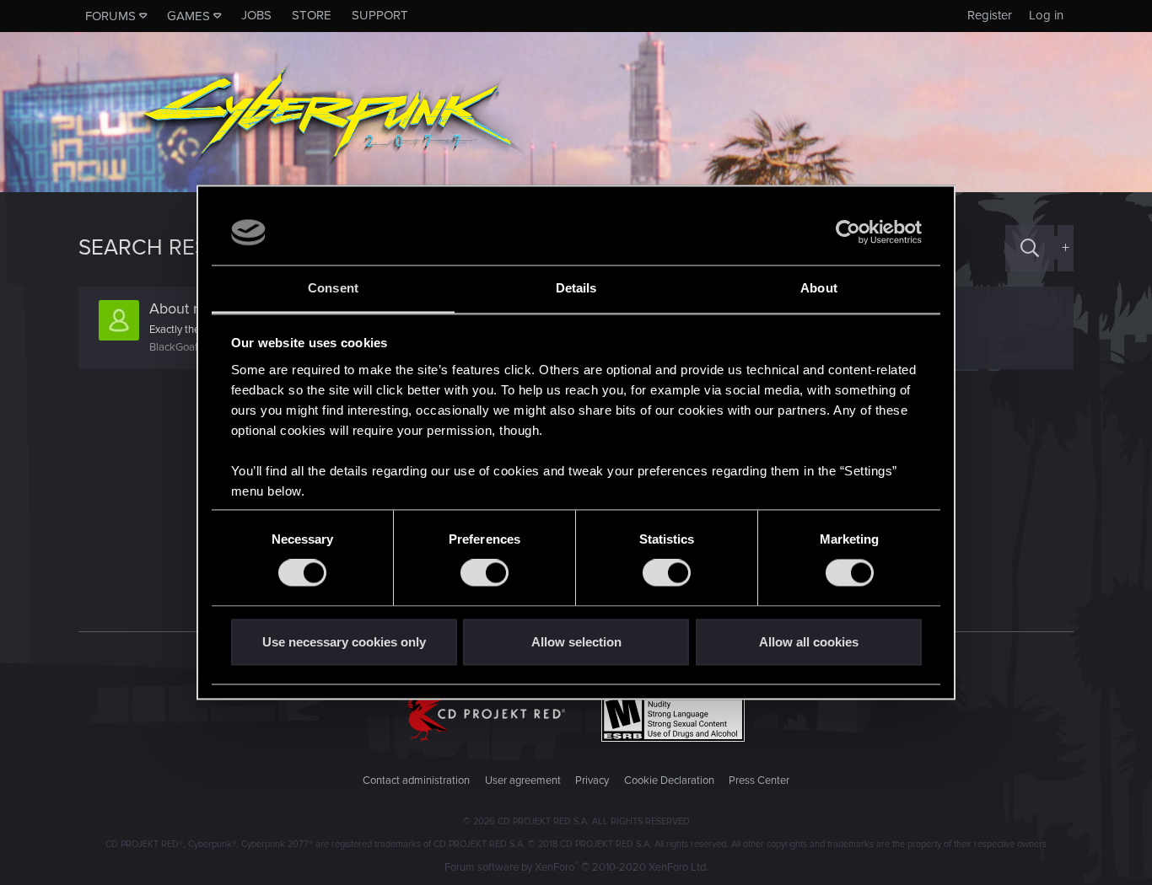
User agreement (523, 780)
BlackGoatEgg (182, 347)
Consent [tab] (333, 288)
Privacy (592, 780)
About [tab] (818, 288)
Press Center (759, 780)
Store (311, 15)
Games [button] (188, 16)
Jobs (256, 15)
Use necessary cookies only (344, 642)
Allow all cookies (809, 642)
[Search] (1029, 248)
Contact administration (416, 780)
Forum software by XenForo (576, 867)
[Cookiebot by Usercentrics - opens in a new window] (848, 232)
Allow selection (576, 642)
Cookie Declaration (669, 780)
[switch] (484, 573)
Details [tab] (576, 288)
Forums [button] (110, 16)
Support (380, 15)
